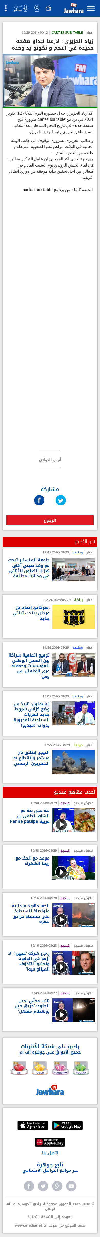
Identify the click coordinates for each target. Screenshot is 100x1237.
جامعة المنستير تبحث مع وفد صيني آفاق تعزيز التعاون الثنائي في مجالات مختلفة (29, 568)
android (67, 1126)
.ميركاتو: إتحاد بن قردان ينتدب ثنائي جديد (31, 613)
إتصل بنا (50, 1153)
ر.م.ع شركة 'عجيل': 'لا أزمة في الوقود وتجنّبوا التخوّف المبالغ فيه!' (29, 961)
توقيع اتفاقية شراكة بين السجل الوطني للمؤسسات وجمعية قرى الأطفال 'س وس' (29, 666)
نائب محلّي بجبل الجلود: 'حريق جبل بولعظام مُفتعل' (32, 1006)
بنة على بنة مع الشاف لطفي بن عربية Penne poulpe (30, 816)
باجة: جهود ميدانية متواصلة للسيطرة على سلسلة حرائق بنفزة (31, 914)
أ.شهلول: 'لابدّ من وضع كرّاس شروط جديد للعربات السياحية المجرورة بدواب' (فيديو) (32, 714)
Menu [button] (90, 8)
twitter (43, 1186)
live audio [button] (20, 8)
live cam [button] (37, 8)
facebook (29, 1186)
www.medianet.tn (31, 1225)
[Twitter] (61, 495)
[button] (73, 9)
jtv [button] (48, 8)
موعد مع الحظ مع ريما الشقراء (33, 861)
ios (32, 1126)
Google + (57, 1186)
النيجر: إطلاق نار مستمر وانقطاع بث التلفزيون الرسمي (31, 758)
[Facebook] (39, 495)
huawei (50, 1143)
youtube (71, 1186)
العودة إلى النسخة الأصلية (50, 1217)
